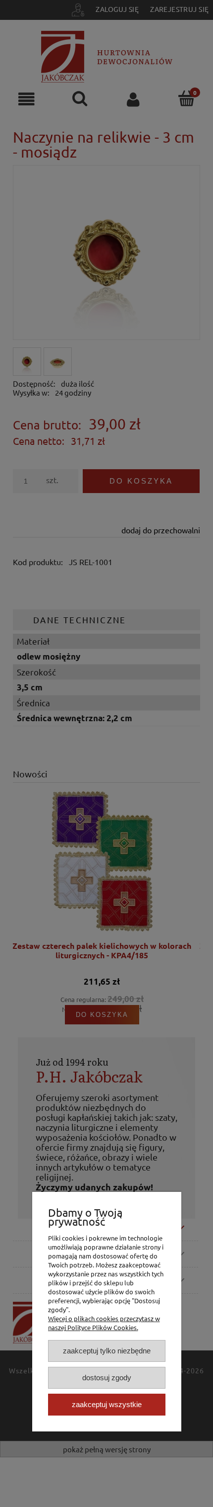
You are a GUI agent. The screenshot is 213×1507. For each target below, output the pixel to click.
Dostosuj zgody (106, 1377)
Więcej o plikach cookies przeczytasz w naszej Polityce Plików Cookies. (104, 1323)
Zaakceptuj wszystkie (107, 1404)
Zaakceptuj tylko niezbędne (107, 1350)
